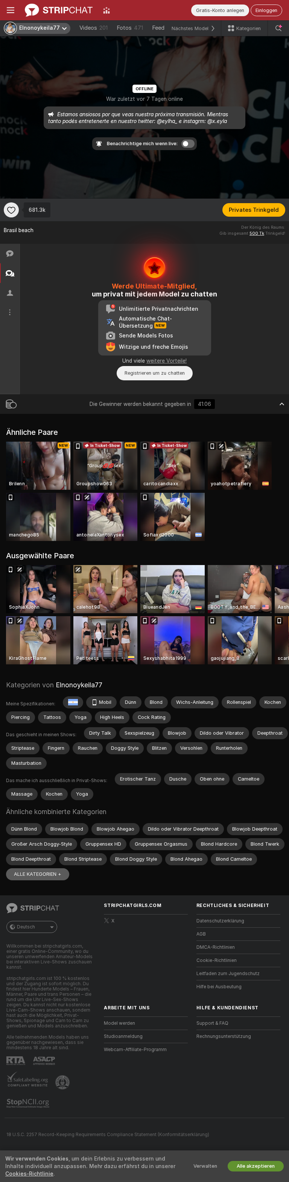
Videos (93, 27)
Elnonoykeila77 (79, 685)
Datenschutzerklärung (220, 921)
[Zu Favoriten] (11, 209)
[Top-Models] (106, 10)
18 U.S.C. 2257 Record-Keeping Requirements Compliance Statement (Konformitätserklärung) (107, 1134)
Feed (158, 27)
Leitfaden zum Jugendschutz (228, 973)
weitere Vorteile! (166, 361)
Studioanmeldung (123, 1036)
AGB (201, 934)
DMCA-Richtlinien (215, 947)
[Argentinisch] (73, 702)
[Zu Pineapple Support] (63, 1082)
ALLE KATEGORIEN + (37, 874)
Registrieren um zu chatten (155, 373)
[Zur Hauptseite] (58, 10)
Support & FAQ (212, 1023)
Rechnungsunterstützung (223, 1036)
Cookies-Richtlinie (29, 1174)
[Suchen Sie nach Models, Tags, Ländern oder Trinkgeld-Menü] (278, 28)
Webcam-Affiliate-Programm (135, 1049)
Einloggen (266, 10)
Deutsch (26, 927)
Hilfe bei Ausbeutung (219, 986)
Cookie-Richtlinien (216, 960)
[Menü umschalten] (10, 10)
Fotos (130, 27)
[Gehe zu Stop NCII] (28, 1103)
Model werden (119, 1023)
